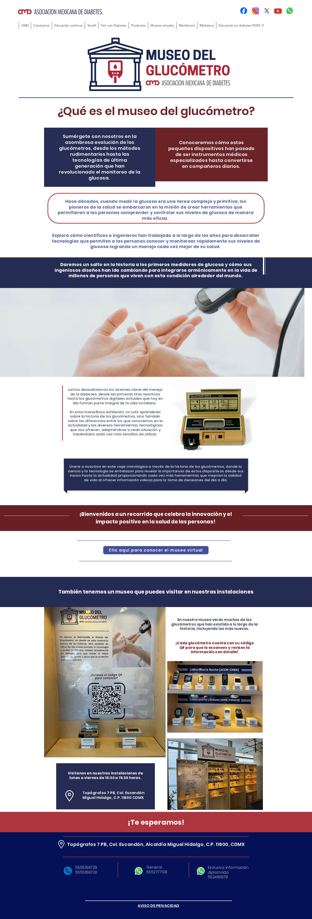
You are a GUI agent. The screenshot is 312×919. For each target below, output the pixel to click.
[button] (68, 25)
